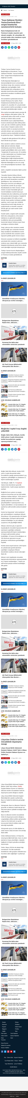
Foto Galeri (4, 1033)
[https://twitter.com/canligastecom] (5, 1051)
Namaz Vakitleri (5, 1047)
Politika (17, 1029)
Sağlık (3, 1031)
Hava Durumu (4, 1043)
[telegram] (12, 47)
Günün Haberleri (14, 1035)
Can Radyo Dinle (9, 1060)
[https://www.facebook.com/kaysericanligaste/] (2, 1051)
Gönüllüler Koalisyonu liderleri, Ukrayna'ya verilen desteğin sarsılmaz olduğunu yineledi (13, 300)
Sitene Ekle (10, 1057)
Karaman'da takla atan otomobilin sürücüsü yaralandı (13, 343)
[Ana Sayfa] (1, 10)
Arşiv (11, 1038)
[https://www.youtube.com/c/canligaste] (11, 1051)
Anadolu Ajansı (12, 263)
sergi (3, 114)
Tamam (17, 1096)
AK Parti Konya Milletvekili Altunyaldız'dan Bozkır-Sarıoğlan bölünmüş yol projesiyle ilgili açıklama (12, 365)
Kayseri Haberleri (18, 1057)
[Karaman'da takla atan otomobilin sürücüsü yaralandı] (14, 333)
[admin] (14, 1051)
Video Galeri (4, 1035)
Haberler (5, 10)
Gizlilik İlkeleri (13, 1067)
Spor (16, 1031)
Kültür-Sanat (18, 1026)
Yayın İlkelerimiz (9, 1063)
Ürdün (20, 786)
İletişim (20, 1060)
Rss (5, 1057)
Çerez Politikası (18, 1063)
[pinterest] (19, 47)
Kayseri (4, 1026)
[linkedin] (15, 47)
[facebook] (2, 47)
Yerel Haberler (11, 10)
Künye (16, 1060)
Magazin (4, 1029)
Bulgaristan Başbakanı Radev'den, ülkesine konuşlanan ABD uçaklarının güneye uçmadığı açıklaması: (13, 322)
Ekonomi (4, 1024)
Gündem (17, 1024)
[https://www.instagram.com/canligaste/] (8, 1051)
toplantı (19, 483)
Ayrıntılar (12, 1096)
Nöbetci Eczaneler (5, 1045)
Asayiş (4, 1022)
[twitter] (5, 47)
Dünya (16, 1022)
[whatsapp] (9, 47)
